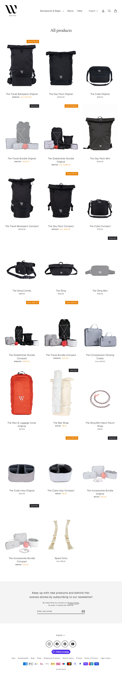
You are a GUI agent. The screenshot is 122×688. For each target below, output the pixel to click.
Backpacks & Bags (50, 10)
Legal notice (105, 658)
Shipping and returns (52, 658)
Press (39, 658)
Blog (33, 658)
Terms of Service (91, 658)
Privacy (79, 658)
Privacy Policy (73, 603)
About (70, 10)
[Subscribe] (83, 611)
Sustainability (23, 658)
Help (79, 10)
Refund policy (68, 658)
